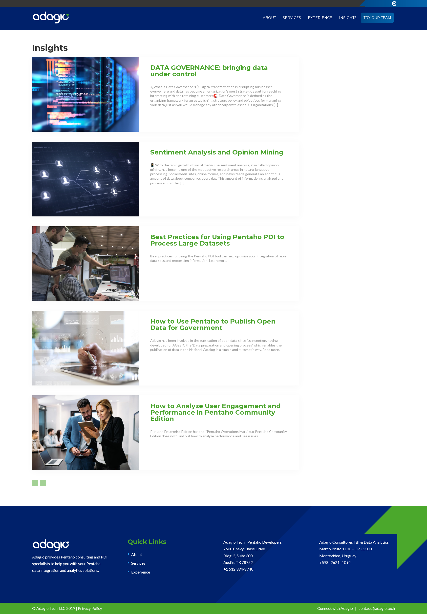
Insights (348, 18)
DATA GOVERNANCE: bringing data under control (209, 71)
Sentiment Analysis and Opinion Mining (216, 152)
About (269, 18)
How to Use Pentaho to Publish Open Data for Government (213, 324)
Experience (320, 18)
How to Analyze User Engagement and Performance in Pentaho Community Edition (215, 412)
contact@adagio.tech (377, 608)
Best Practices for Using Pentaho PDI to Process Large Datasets (217, 240)
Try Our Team (377, 18)
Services (292, 18)
